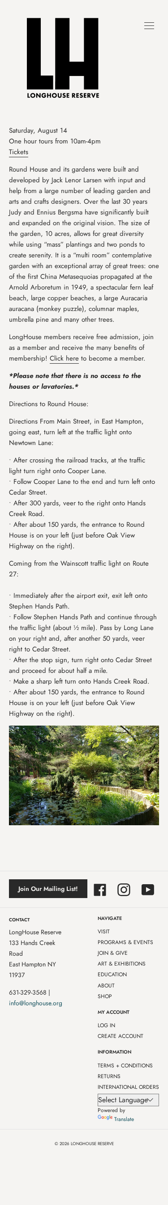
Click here (64, 358)
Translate (124, 1119)
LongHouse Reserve (92, 1144)
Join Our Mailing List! (48, 888)
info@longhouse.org (35, 1003)
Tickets (18, 152)
